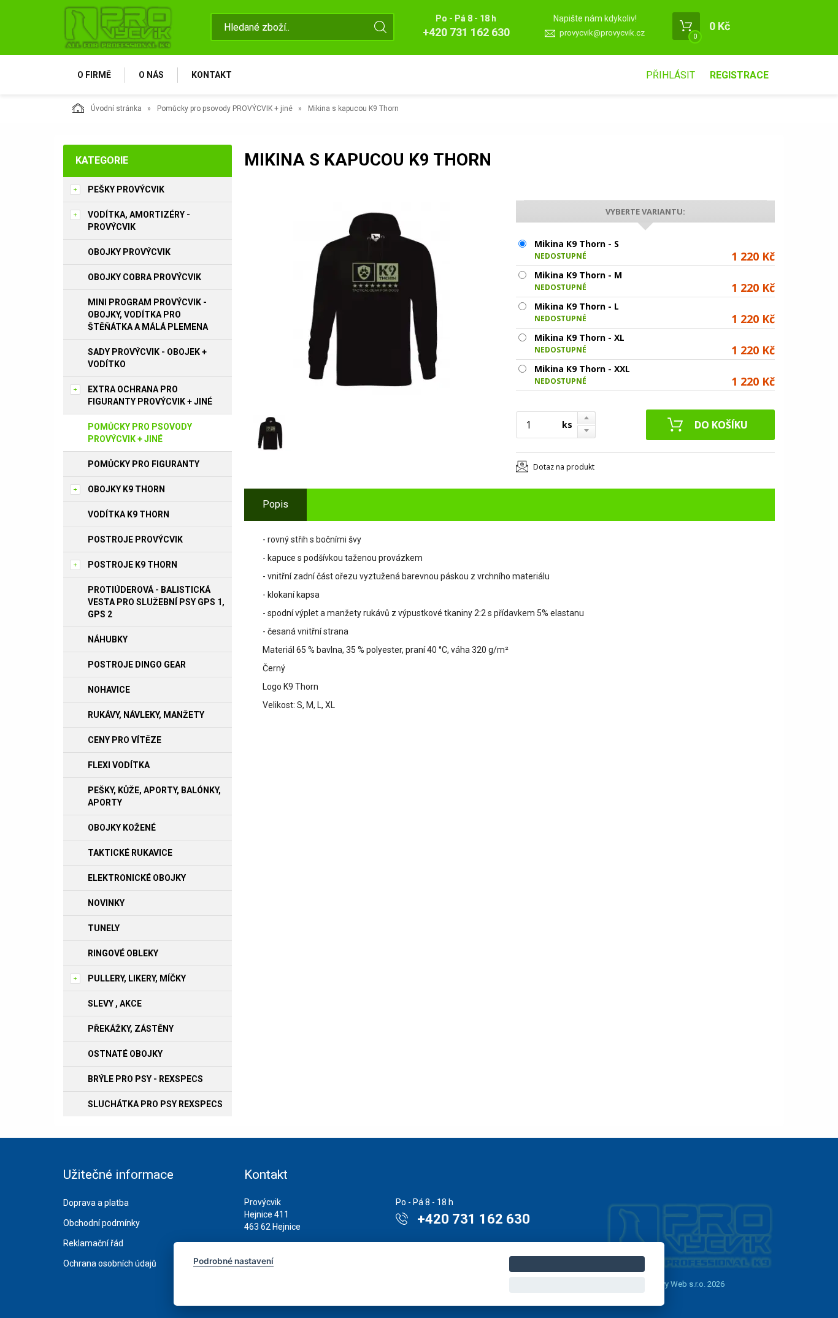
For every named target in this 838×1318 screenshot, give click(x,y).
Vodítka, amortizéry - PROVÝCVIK (139, 221)
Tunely (104, 928)
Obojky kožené (122, 827)
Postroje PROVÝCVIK (135, 539)
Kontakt (211, 75)
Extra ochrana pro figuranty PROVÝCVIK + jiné (150, 395)
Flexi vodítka (119, 765)
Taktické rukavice (130, 853)
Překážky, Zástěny (131, 1029)
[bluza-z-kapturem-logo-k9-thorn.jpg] (373, 298)
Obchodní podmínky (101, 1223)
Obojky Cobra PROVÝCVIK (144, 277)
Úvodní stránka (116, 108)
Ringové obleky (123, 953)
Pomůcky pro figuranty (143, 464)
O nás (151, 75)
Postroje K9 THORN (132, 564)
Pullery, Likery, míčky (137, 978)
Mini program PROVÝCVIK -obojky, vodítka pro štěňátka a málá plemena (148, 314)
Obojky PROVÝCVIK (129, 252)
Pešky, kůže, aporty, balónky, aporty (154, 796)
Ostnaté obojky (125, 1054)
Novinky (106, 903)
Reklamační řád (93, 1243)
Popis (275, 504)
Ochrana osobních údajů (109, 1263)
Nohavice (109, 690)
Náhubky (108, 639)
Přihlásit (670, 75)
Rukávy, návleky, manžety (146, 715)
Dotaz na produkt (563, 467)
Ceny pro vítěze (124, 740)
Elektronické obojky (137, 878)
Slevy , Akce (115, 1003)
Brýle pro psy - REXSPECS (145, 1079)
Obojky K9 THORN (126, 489)
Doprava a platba (96, 1203)
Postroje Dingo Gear (137, 664)
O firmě (94, 75)
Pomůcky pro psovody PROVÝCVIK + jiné (225, 108)
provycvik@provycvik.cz (602, 32)
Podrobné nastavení (233, 1261)
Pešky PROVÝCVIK (126, 189)
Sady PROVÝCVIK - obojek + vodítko (147, 358)
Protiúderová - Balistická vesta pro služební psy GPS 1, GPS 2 (156, 602)
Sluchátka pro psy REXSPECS (155, 1104)
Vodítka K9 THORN (128, 514)
